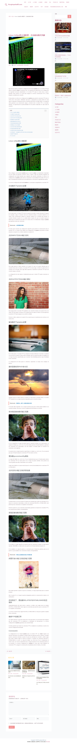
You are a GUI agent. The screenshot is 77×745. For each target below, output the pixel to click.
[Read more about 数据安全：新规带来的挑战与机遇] (28, 664)
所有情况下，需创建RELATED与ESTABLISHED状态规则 (22, 132)
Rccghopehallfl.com (15, 4)
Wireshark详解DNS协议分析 (14, 671)
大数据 (45, 2)
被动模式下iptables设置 (15, 119)
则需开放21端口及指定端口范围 (17, 130)
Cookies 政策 (42, 741)
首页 (25, 2)
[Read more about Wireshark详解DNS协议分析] (14, 664)
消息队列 (26, 6)
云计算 (29, 2)
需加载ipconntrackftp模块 (15, 124)
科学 (42, 6)
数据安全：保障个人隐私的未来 (63, 95)
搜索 (56, 13)
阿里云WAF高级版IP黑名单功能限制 (42, 678)
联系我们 (29, 741)
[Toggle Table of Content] (45, 111)
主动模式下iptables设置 (15, 114)
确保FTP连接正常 (14, 133)
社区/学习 (37, 6)
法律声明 (37, 741)
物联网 (31, 6)
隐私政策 (33, 741)
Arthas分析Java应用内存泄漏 (62, 35)
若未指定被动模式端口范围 (16, 123)
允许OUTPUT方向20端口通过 (16, 117)
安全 (50, 2)
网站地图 (48, 741)
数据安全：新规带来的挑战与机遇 (28, 671)
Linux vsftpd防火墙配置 (15, 112)
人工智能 (35, 2)
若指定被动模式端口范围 (15, 128)
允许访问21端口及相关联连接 (16, 126)
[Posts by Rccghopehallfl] (56, 37)
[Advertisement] (29, 26)
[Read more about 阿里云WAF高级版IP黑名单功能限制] (42, 668)
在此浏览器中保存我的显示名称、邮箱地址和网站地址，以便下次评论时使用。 (27, 723)
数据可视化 (62, 2)
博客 (66, 6)
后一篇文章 (48, 651)
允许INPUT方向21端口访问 (16, 115)
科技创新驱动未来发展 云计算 (56, 6)
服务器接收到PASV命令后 (16, 121)
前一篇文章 (9, 651)
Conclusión (13, 135)
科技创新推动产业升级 (60, 76)
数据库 (67, 2)
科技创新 (46, 6)
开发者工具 (55, 2)
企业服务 (40, 2)
